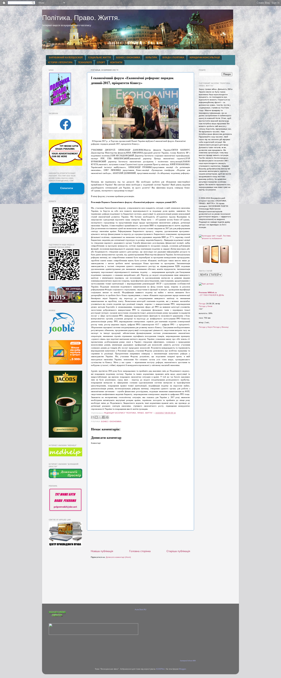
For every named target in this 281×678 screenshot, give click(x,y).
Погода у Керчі (205, 327)
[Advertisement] (140, 540)
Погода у (205, 306)
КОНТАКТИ (116, 62)
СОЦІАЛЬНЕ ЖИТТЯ (99, 57)
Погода (202, 304)
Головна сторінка (140, 551)
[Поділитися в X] (100, 417)
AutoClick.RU (140, 609)
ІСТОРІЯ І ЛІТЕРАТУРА (60, 62)
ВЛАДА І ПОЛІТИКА (173, 57)
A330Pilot (160, 669)
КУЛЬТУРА (151, 57)
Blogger (182, 669)
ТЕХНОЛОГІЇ (85, 62)
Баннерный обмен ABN (188, 661)
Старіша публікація (178, 551)
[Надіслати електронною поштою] (93, 417)
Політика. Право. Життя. (81, 18)
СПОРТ (101, 62)
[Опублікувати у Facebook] (104, 417)
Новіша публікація (102, 551)
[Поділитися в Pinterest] (107, 417)
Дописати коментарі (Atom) (118, 557)
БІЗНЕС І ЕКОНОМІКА (128, 57)
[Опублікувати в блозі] (96, 417)
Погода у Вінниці (220, 327)
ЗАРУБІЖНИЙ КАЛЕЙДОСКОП (66, 57)
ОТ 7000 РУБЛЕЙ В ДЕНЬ (212, 295)
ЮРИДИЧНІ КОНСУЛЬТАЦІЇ (205, 57)
